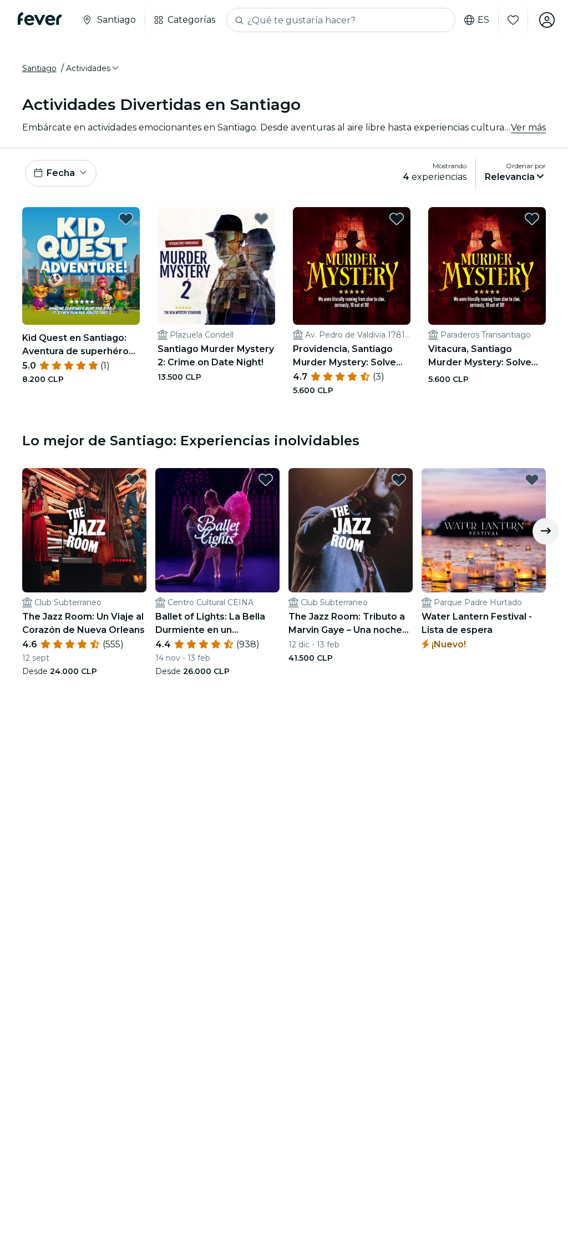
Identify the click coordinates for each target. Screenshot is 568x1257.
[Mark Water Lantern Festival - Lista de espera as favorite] (532, 479)
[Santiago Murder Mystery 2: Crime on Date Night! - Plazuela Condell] (216, 266)
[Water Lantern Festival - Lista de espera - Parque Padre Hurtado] (484, 530)
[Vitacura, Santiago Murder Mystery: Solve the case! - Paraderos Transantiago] (487, 266)
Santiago (39, 68)
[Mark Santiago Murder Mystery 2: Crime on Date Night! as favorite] (261, 219)
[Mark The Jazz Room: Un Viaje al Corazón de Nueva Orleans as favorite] (132, 479)
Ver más (528, 127)
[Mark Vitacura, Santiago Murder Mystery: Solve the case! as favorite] (532, 219)
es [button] (483, 20)
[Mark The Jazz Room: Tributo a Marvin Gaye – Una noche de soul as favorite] (399, 479)
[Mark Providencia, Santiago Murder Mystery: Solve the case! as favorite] (396, 219)
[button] (93, 68)
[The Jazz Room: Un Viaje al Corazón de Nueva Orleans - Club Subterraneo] (84, 530)
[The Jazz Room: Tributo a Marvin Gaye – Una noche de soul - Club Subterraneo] (350, 530)
